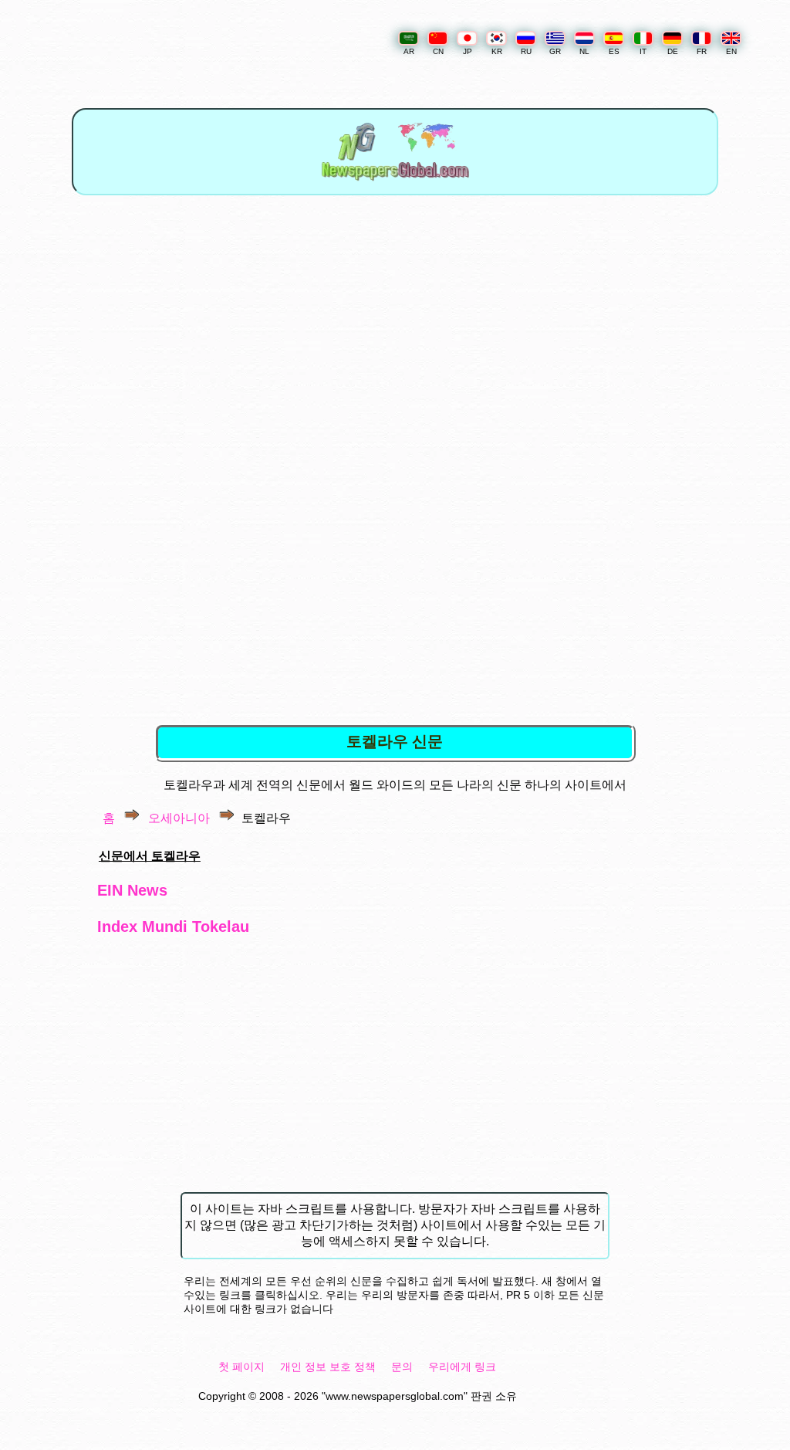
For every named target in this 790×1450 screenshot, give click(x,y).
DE (672, 51)
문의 (402, 1366)
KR (496, 51)
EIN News (132, 890)
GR (555, 51)
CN (438, 51)
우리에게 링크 (462, 1366)
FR (702, 51)
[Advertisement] (398, 339)
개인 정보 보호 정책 (328, 1366)
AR (408, 51)
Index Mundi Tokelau (173, 926)
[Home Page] (395, 185)
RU (526, 51)
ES (614, 51)
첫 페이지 (241, 1366)
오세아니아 (179, 818)
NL (584, 51)
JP (467, 51)
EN (731, 51)
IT (643, 51)
